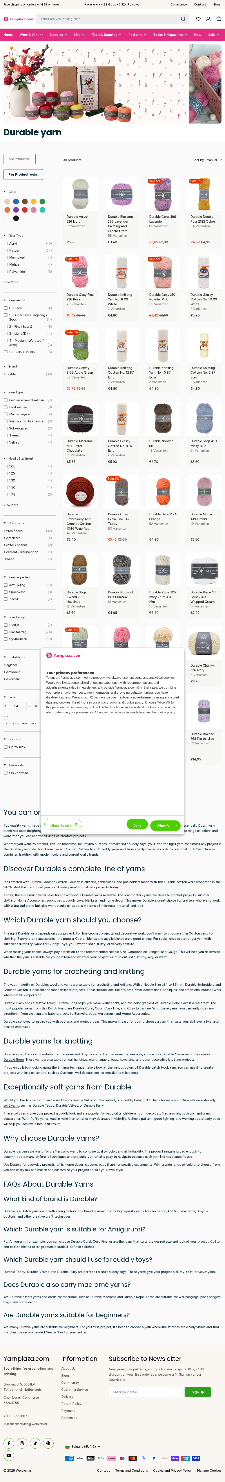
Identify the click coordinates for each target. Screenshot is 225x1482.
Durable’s (188, 1100)
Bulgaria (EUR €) (83, 1447)
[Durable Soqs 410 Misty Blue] (204, 418)
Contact (200, 4)
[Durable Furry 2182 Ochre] (163, 643)
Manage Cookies (209, 1471)
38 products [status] (72, 160)
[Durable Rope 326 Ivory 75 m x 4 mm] (163, 570)
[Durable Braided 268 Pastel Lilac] (204, 711)
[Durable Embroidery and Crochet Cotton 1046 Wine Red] (80, 492)
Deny (137, 826)
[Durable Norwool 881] (163, 418)
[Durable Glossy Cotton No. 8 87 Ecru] (122, 418)
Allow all (164, 826)
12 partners (97, 697)
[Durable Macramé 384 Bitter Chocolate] (80, 418)
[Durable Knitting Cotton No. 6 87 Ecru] (204, 345)
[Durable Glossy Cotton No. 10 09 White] (204, 272)
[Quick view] (93, 206)
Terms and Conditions (131, 1471)
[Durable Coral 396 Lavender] (163, 194)
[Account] (208, 19)
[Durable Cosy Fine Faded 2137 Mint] (80, 643)
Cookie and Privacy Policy (172, 1471)
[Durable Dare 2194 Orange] (163, 492)
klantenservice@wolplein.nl (27, 1424)
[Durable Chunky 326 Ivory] (204, 643)
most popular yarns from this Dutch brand (35, 1008)
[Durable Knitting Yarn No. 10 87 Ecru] (163, 345)
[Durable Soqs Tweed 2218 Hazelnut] (80, 570)
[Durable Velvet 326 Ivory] (80, 194)
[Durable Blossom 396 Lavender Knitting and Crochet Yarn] (122, 194)
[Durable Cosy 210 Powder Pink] (163, 272)
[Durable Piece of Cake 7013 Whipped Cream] (204, 570)
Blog (216, 4)
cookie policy (134, 702)
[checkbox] (7, 201)
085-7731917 (17, 1416)
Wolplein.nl (23, 1471)
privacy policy (108, 702)
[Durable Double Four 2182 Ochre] (204, 194)
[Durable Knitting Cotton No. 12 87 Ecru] (122, 345)
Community (179, 4)
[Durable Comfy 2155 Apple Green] (80, 345)
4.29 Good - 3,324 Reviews (120, 4)
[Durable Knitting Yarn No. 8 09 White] (122, 272)
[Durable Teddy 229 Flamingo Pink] (122, 643)
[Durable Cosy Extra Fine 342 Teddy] (122, 492)
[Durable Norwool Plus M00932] (122, 570)
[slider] (6, 718)
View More (11, 282)
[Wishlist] (198, 19)
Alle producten (20, 159)
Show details (61, 826)
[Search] (183, 19)
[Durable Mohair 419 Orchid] (204, 492)
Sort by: (205, 160)
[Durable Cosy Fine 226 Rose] (80, 272)
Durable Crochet (42, 882)
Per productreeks (23, 174)
